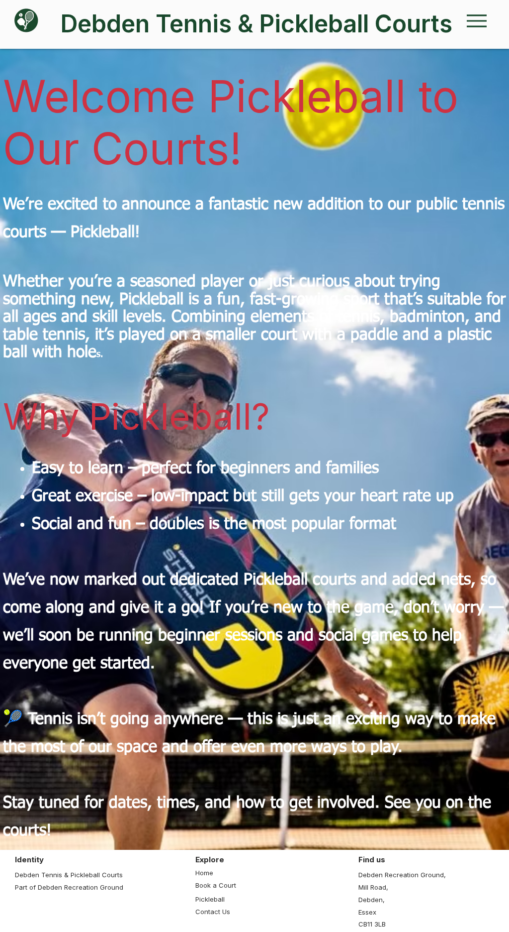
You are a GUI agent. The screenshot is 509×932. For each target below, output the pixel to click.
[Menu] (476, 20)
